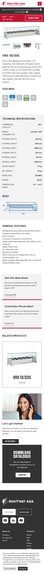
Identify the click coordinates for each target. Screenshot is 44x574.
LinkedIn (36, 10)
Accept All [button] (22, 569)
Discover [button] (22, 382)
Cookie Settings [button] (9, 569)
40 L (40, 124)
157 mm (39, 157)
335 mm (38, 139)
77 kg (39, 166)
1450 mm (38, 162)
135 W (39, 180)
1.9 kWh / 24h (36, 132)
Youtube (21, 12)
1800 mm (38, 148)
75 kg (39, 171)
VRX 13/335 (22, 377)
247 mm (38, 153)
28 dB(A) (38, 175)
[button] (1, 340)
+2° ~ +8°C (37, 184)
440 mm (38, 143)
